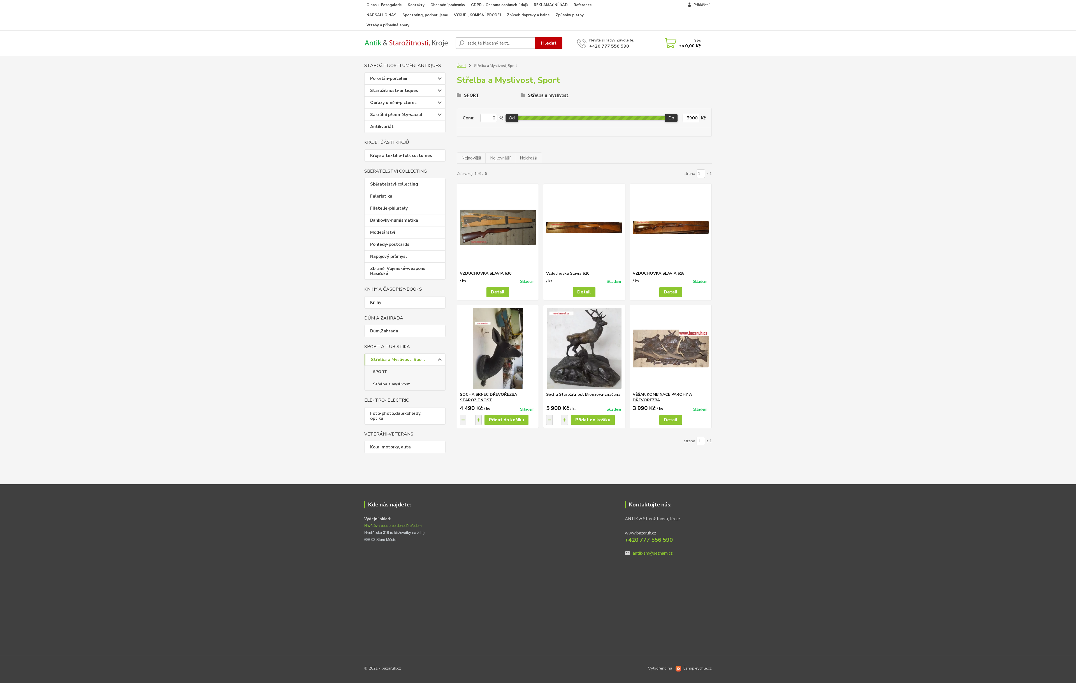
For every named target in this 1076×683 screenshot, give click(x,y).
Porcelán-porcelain (389, 78)
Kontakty (416, 5)
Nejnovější (471, 158)
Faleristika (381, 196)
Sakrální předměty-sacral (396, 114)
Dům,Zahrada (384, 331)
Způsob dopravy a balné (528, 15)
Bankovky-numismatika (394, 220)
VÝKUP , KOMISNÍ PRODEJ (477, 15)
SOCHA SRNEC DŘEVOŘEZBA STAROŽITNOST (488, 397)
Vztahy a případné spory (388, 25)
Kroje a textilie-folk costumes (401, 155)
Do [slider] (671, 118)
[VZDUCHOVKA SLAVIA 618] (671, 227)
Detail (498, 292)
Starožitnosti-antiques (394, 90)
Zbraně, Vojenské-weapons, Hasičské (398, 271)
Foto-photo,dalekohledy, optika (395, 416)
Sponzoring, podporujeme (425, 15)
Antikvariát (382, 126)
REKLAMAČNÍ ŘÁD (551, 5)
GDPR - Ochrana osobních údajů (499, 5)
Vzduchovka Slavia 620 (567, 273)
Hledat (548, 43)
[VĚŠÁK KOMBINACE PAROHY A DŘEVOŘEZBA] (671, 348)
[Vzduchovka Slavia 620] (584, 227)
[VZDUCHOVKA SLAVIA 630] (498, 227)
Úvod (461, 65)
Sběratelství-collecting (394, 184)
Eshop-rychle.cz (697, 668)
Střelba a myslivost (391, 384)
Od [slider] (512, 118)
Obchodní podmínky (447, 5)
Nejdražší (528, 158)
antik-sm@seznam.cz (652, 553)
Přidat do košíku (506, 420)
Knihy (375, 302)
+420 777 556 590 (609, 46)
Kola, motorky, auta (390, 447)
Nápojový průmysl (388, 256)
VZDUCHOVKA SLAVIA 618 (658, 273)
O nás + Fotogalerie (384, 5)
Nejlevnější (500, 158)
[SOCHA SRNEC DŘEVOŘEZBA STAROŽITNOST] (498, 348)
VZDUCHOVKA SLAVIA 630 (485, 273)
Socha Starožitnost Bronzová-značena (583, 394)
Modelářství (382, 232)
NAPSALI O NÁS (381, 15)
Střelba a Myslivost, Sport (398, 359)
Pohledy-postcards (389, 244)
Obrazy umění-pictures (393, 102)
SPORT (380, 371)
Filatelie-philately (389, 208)
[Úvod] (407, 43)
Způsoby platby (570, 15)
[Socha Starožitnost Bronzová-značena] (584, 348)
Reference (583, 5)
